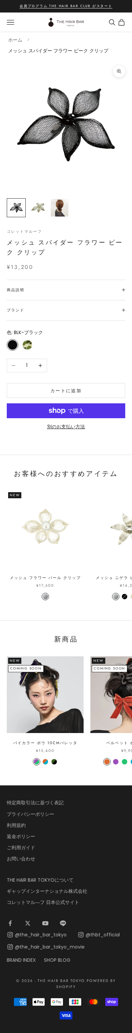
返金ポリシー (21, 836)
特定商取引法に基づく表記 (35, 802)
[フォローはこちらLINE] (63, 923)
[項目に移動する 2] (37, 207)
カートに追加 (66, 390)
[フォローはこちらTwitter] (27, 923)
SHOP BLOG (57, 960)
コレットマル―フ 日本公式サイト (43, 902)
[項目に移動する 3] (59, 207)
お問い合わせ (21, 858)
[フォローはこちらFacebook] (10, 923)
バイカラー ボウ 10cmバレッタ (45, 743)
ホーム (15, 39)
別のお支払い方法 (66, 426)
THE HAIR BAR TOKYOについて (40, 880)
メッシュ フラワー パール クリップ (45, 577)
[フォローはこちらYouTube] (45, 923)
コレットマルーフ (24, 231)
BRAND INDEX (21, 960)
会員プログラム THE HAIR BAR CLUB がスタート (66, 5)
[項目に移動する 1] (16, 207)
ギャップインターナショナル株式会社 (47, 891)
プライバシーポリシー (30, 814)
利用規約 (16, 825)
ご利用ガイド (21, 847)
